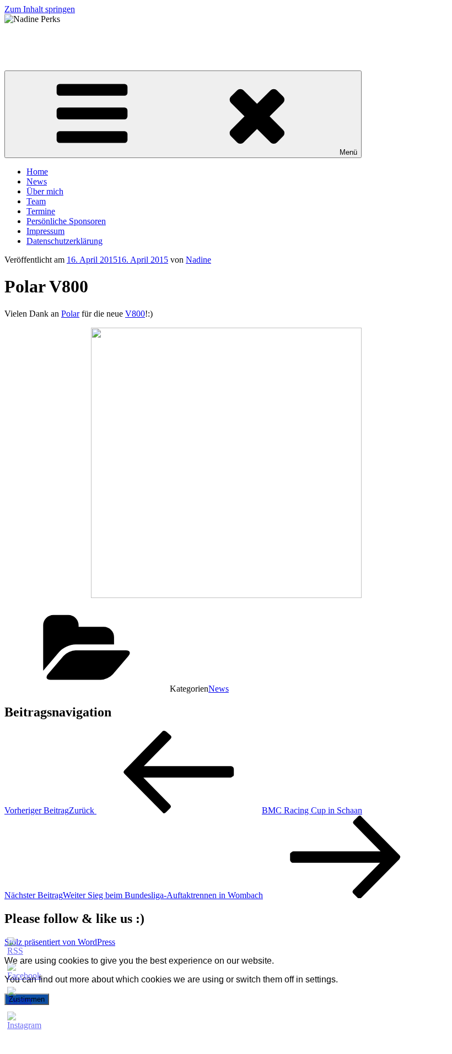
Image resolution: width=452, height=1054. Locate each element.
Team (36, 201)
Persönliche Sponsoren (66, 221)
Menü (348, 152)
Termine (40, 211)
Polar (70, 313)
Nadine (198, 259)
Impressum (45, 231)
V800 (135, 313)
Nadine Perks (27, 37)
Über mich (44, 191)
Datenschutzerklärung (64, 241)
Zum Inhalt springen (39, 9)
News (36, 181)
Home (37, 171)
